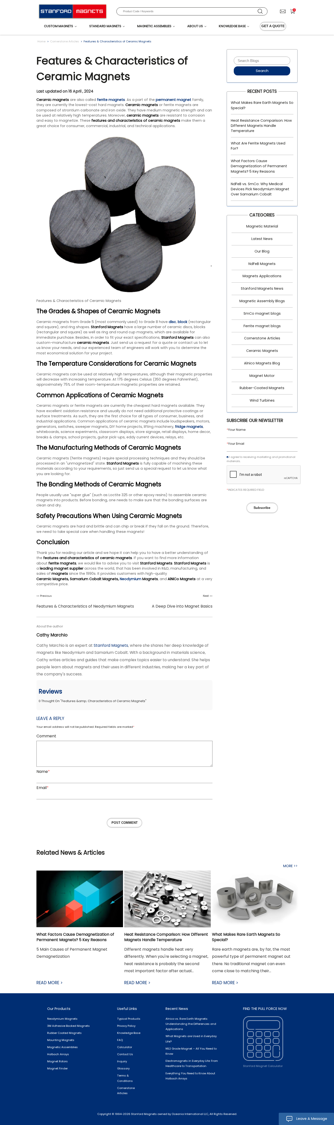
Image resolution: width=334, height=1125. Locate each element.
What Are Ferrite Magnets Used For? (258, 146)
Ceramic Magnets (262, 350)
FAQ (120, 1040)
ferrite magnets (111, 99)
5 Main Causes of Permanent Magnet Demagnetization (71, 953)
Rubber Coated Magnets (64, 1033)
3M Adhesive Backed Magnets (68, 1026)
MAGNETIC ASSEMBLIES (154, 26)
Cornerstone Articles (64, 41)
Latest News (262, 238)
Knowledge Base (128, 1033)
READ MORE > (49, 983)
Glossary (123, 1068)
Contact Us (125, 1054)
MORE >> (290, 865)
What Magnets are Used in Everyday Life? (191, 1038)
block (182, 321)
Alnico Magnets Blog (262, 363)
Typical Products (128, 1019)
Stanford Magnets (111, 645)
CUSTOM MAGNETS (58, 26)
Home (41, 41)
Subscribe (262, 508)
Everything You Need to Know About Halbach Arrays (190, 1075)
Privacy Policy (126, 1026)
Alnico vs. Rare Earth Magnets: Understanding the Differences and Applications (191, 1024)
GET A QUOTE (273, 26)
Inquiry (122, 1061)
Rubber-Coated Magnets (262, 387)
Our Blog (262, 251)
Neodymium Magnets (62, 1019)
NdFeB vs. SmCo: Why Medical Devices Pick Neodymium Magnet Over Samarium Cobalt (260, 189)
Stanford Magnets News (262, 288)
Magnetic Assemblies (62, 1047)
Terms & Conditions (125, 1078)
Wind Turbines (262, 400)
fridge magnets (189, 426)
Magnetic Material (262, 226)
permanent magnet (173, 99)
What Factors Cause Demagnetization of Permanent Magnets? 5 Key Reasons (259, 166)
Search (262, 70)
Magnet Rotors (57, 1061)
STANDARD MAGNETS (105, 26)
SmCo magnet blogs (262, 313)
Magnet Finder (57, 1068)
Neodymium (130, 578)
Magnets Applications (262, 276)
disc (172, 321)
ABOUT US (195, 26)
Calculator (124, 1047)
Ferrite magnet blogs (262, 325)
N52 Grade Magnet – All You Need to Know (191, 1051)
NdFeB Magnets (262, 263)
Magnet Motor (262, 375)
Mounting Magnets (60, 1040)
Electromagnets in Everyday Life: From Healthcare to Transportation (192, 1063)
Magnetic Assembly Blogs (262, 301)
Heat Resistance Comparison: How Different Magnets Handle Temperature (261, 125)
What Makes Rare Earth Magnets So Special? (262, 105)
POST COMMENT (124, 823)
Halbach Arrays (58, 1054)
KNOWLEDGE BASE (232, 26)
